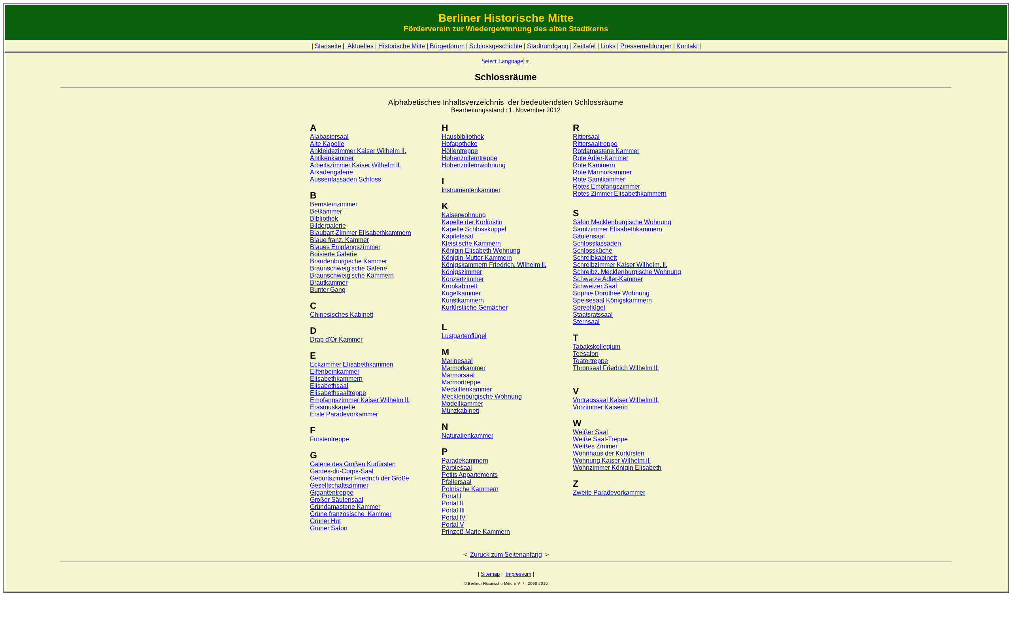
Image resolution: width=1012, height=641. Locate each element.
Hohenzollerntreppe (469, 158)
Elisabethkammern (336, 378)
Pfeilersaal (457, 481)
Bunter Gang (328, 289)
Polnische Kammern (470, 489)
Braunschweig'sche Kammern (352, 275)
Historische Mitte (401, 46)
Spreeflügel (589, 307)
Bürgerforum (447, 46)
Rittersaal (586, 136)
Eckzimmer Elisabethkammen (351, 364)
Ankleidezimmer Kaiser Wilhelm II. (358, 150)
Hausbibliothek (463, 136)
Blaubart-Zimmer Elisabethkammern (360, 232)
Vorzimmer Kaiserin (600, 407)
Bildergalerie (328, 225)
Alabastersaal (329, 136)
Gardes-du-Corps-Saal (342, 471)
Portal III (453, 510)
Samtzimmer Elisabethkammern (617, 229)
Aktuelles (360, 46)
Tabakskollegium (596, 346)
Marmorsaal (458, 375)
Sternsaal (586, 321)
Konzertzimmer (463, 279)
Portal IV (454, 517)
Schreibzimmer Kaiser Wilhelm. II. (620, 264)
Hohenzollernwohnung (474, 165)
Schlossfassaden (597, 243)
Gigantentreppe (331, 492)
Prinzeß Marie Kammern (476, 531)
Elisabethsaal (329, 385)
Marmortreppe (461, 382)
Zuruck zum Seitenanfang (506, 554)
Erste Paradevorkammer (344, 414)
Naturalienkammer (467, 435)
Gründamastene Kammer (345, 506)
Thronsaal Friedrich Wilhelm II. (616, 368)
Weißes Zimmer (595, 446)
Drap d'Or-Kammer (336, 339)
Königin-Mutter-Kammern (477, 257)
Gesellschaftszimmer (339, 485)
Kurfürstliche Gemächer (475, 307)
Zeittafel (584, 46)
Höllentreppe (460, 150)
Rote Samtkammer (599, 179)
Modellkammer (462, 403)
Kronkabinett (459, 286)
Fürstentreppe (329, 439)
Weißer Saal (590, 432)
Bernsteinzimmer (333, 204)
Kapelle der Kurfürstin (472, 222)
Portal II (452, 503)
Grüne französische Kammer (350, 514)
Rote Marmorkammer (602, 172)
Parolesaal (457, 467)
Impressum (518, 574)
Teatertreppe (590, 360)
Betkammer (326, 211)
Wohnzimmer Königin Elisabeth (617, 467)
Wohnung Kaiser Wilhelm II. (612, 460)
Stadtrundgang (547, 46)
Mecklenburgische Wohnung (482, 396)
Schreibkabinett (595, 257)
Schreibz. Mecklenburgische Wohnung (627, 272)
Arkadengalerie (331, 172)
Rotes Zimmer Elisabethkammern (619, 193)
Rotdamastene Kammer (606, 150)
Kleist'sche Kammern (471, 243)
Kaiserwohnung (464, 215)
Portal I (451, 496)
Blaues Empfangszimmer (345, 247)
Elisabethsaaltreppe (338, 393)
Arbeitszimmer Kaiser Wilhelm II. (355, 165)
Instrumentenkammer (471, 190)
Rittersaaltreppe (595, 143)
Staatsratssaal (593, 314)
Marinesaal (457, 360)
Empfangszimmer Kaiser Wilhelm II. (360, 400)
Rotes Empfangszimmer (606, 186)
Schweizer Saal (595, 286)
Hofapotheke (460, 143)
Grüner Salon (328, 528)
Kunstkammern (463, 300)
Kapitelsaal (457, 236)
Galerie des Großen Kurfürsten (353, 464)
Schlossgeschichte (495, 46)
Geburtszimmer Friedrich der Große (359, 478)
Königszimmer (462, 272)
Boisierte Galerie (333, 254)
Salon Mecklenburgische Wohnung (622, 222)
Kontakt (687, 46)
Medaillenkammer (467, 389)
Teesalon (586, 353)
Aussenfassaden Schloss (345, 179)
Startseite (328, 46)
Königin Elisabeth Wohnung (481, 250)
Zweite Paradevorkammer (609, 492)
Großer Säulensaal (336, 499)
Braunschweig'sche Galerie (348, 268)
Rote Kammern (594, 165)
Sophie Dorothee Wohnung (611, 293)
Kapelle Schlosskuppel (474, 229)
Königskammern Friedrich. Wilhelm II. (494, 264)
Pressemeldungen (646, 46)
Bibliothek (324, 218)
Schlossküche (592, 250)
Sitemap (490, 574)
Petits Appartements (470, 474)
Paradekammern (465, 460)
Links (608, 46)
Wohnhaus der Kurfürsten (608, 453)
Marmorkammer (463, 368)
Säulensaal (589, 236)
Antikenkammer (332, 158)
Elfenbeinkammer (334, 371)
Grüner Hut (325, 521)
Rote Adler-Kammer (600, 158)
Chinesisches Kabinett (341, 314)
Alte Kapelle (327, 143)
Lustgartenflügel (464, 336)
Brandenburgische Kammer (348, 261)
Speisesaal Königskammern (612, 300)
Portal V (453, 524)
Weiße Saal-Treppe (600, 439)
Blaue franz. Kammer (339, 239)
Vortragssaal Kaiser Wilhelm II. (616, 400)
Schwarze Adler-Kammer (608, 279)
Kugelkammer (461, 293)
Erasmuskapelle (332, 407)
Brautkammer (328, 282)
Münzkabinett (460, 410)
